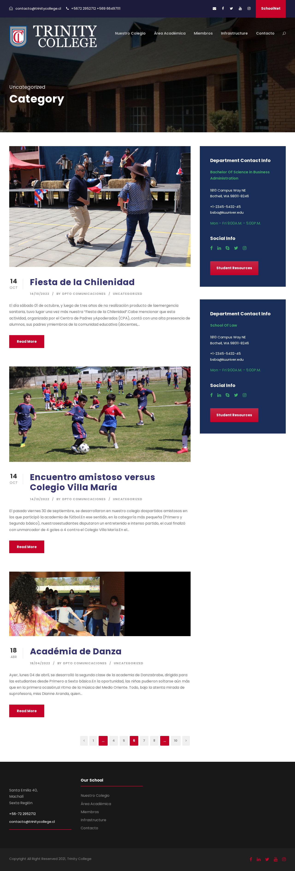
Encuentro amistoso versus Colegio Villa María (92, 482)
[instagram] (249, 8)
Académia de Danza (76, 651)
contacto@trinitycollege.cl (32, 821)
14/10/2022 (39, 294)
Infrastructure (234, 33)
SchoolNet (270, 8)
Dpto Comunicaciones (84, 294)
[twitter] (231, 8)
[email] (214, 8)
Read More (27, 341)
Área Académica (170, 33)
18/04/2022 (40, 663)
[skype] (227, 248)
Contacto (265, 33)
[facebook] (223, 8)
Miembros (203, 33)
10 (175, 740)
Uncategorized (127, 294)
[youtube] (240, 8)
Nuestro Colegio (130, 33)
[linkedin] (219, 248)
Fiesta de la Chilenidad (82, 282)
